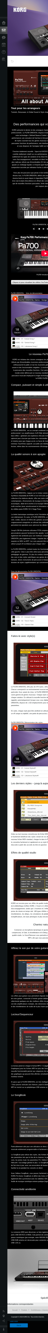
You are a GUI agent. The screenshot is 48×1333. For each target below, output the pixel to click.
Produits (4, 30)
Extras (4, 37)
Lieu (4, 1316)
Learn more (14, 1321)
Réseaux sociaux (4, 1320)
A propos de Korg (4, 1329)
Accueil (4, 23)
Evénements (4, 45)
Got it (19, 1325)
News (4, 1311)
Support (4, 52)
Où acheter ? (4, 59)
